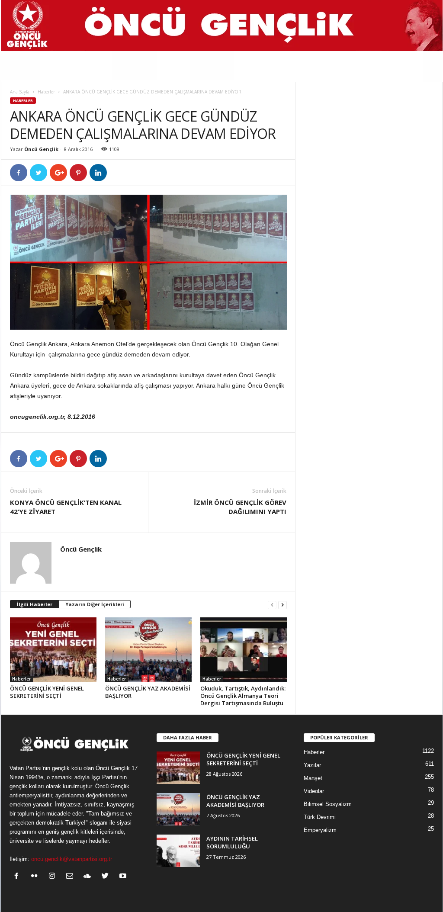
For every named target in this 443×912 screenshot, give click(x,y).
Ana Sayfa (19, 92)
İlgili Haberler (34, 604)
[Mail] (71, 876)
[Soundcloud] (89, 876)
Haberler (46, 92)
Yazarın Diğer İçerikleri (94, 604)
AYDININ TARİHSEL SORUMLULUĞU (232, 842)
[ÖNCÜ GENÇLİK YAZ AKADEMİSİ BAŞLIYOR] (148, 649)
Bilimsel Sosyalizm (328, 804)
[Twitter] (107, 876)
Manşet (313, 778)
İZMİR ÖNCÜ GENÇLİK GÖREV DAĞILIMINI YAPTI (240, 507)
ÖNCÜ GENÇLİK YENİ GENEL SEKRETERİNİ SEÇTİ (47, 692)
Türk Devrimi (320, 817)
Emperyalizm (320, 830)
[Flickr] (36, 876)
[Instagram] (54, 876)
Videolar (314, 791)
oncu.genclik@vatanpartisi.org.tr (71, 859)
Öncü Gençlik (41, 149)
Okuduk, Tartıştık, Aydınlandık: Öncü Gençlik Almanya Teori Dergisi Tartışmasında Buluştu (243, 695)
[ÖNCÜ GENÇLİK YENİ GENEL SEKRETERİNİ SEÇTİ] (53, 649)
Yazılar (312, 765)
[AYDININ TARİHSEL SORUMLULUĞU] (178, 851)
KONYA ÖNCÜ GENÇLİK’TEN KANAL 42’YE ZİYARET (66, 507)
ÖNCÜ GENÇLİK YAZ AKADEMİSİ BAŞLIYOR (147, 692)
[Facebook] (18, 876)
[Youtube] (124, 876)
